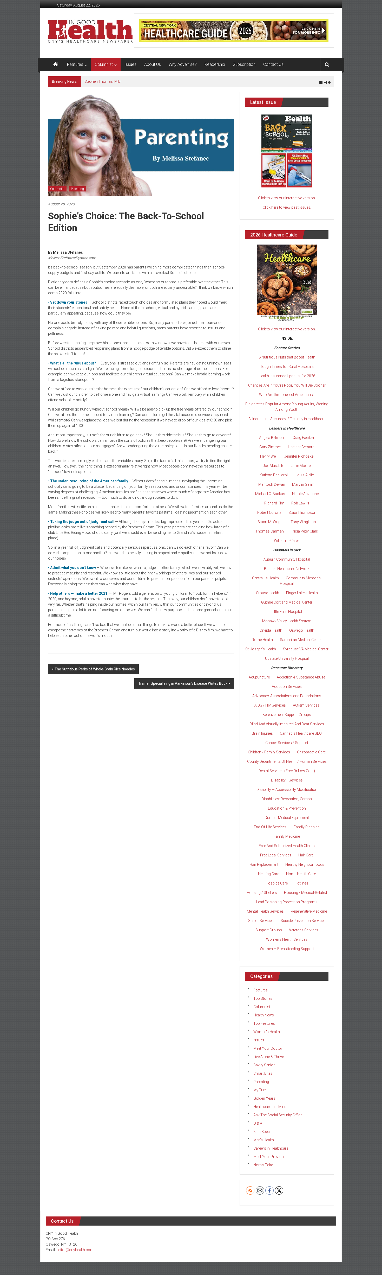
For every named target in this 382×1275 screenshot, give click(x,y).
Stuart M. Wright (271, 522)
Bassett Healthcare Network (286, 569)
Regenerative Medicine (309, 911)
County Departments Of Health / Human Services (287, 761)
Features (75, 64)
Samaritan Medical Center (301, 640)
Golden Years (264, 1098)
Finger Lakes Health (302, 593)
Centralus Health (265, 578)
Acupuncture (259, 677)
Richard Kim (274, 503)
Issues (130, 64)
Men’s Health (263, 1140)
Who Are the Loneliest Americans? (286, 395)
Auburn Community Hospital (287, 559)
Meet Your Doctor (267, 1048)
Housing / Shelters (262, 892)
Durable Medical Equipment (287, 818)
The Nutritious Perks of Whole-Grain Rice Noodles (95, 669)
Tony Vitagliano (303, 522)
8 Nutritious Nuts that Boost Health (287, 357)
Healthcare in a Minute (271, 1107)
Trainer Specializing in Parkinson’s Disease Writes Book (182, 683)
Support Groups (268, 930)
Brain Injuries (262, 733)
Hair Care (305, 855)
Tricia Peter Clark (304, 531)
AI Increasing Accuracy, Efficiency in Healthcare (286, 419)
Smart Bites (262, 1073)
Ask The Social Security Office (277, 1115)
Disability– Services (287, 780)
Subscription (244, 64)
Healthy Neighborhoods (304, 864)
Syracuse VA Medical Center (305, 649)
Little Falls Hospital (287, 612)
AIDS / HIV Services (270, 705)
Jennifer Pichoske (298, 456)
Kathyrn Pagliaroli (274, 475)
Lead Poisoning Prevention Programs (287, 902)
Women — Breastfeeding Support (287, 949)
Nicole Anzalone (305, 494)
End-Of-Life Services (270, 827)
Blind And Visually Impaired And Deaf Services (287, 724)
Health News (263, 1015)
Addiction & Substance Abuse (301, 677)
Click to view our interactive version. (287, 198)
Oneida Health (271, 630)
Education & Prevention (287, 808)
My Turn (260, 1090)
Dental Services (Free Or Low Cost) (287, 771)
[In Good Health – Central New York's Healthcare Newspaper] (55, 64)
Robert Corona (269, 512)
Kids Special (263, 1132)
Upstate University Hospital (287, 658)
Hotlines (301, 883)
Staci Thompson (302, 512)
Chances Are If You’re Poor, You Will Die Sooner (287, 385)
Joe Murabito (274, 466)
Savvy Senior (264, 1065)
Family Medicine (287, 836)
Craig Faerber (303, 437)
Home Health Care (301, 874)
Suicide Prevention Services (303, 921)
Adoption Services (287, 686)
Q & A (257, 1123)
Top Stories (262, 998)
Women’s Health (266, 1032)
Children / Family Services (269, 752)
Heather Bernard (301, 447)
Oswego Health (301, 630)
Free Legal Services (275, 855)
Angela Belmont (272, 437)
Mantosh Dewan (271, 484)
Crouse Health (267, 593)
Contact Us (273, 64)
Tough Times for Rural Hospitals (287, 366)
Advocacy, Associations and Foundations (286, 696)
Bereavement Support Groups (286, 715)
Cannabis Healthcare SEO (301, 733)
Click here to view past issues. (287, 207)
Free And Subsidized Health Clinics (287, 846)
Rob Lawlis (300, 503)
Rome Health (262, 640)
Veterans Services (303, 930)
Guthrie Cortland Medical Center (286, 602)
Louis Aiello (304, 475)
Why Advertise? (183, 64)
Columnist (104, 64)
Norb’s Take (263, 1165)
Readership (215, 64)
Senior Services (261, 921)
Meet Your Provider (269, 1157)
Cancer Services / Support (286, 743)
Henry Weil (268, 456)
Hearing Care (268, 874)
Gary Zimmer (270, 447)
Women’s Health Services (286, 939)
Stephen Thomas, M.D (102, 81)
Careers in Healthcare (270, 1148)
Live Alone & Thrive (268, 1057)
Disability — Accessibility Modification (286, 789)
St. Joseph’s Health (260, 649)
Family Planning (307, 827)
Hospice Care (277, 883)
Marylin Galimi (303, 484)
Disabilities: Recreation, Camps (287, 799)
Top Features (264, 1023)
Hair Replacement (263, 864)
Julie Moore (301, 466)
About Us (152, 64)
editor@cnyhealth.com (75, 1250)
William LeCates (287, 541)
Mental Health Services (265, 911)
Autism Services (306, 705)
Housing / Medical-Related (305, 892)
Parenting (77, 189)
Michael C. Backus (270, 494)
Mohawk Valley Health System (286, 621)
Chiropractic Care (311, 752)
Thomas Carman (269, 531)
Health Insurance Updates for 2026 (287, 376)
